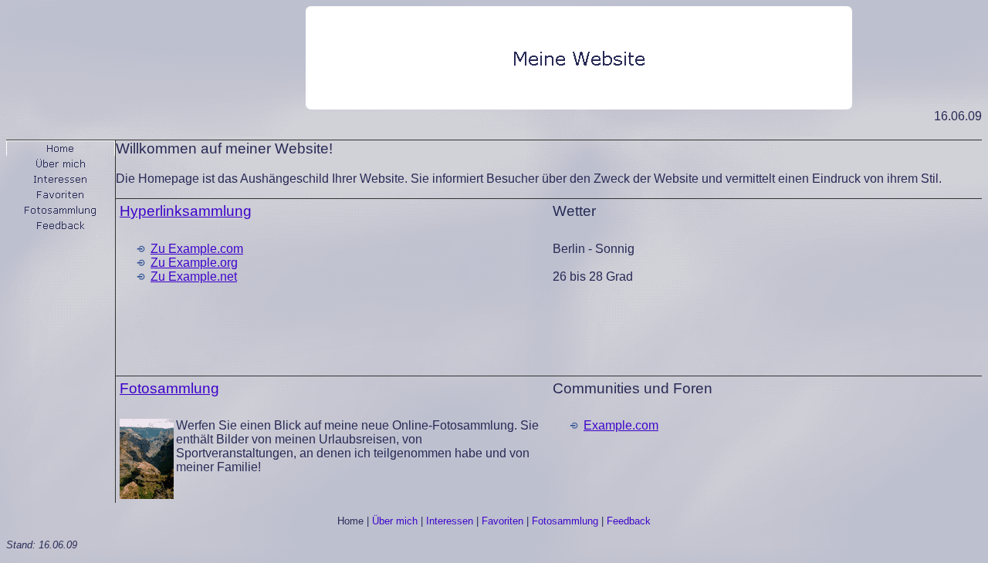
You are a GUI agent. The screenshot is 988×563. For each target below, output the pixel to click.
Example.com (621, 425)
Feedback (629, 521)
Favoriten (502, 521)
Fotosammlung (169, 388)
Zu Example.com (197, 248)
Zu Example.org (194, 262)
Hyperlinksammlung (186, 211)
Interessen (449, 521)
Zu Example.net (194, 276)
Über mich (395, 521)
